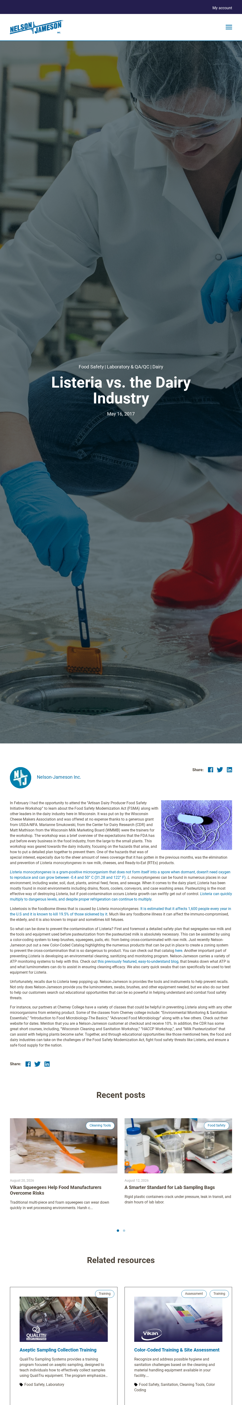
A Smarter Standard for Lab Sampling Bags (170, 1187)
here (178, 950)
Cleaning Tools (100, 1125)
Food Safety (91, 367)
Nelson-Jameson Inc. (59, 777)
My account (222, 8)
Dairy (157, 367)
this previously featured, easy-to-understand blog (138, 961)
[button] (118, 1230)
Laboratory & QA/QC (128, 367)
